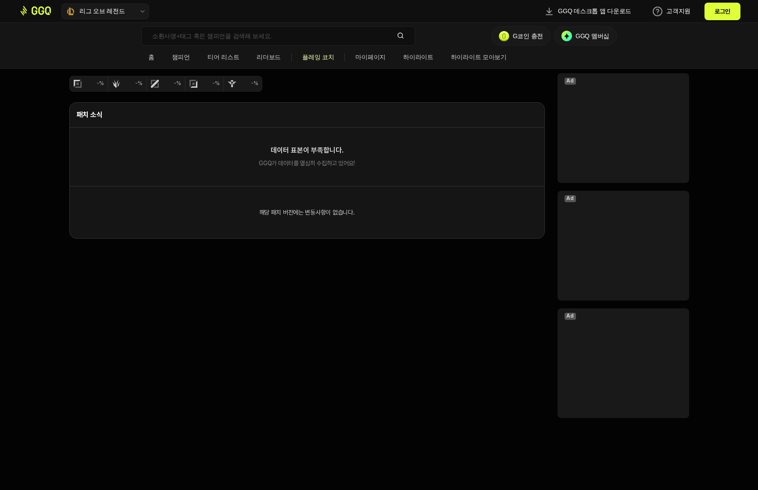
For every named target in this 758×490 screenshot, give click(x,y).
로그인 (722, 11)
